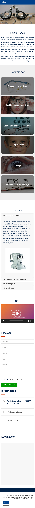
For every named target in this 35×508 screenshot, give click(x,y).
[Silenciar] (28, 321)
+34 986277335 (12, 421)
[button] (17, 313)
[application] (17, 313)
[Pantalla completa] (31, 321)
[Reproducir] (4, 321)
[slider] (16, 320)
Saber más (6, 505)
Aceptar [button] (6, 502)
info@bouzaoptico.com (15, 412)
